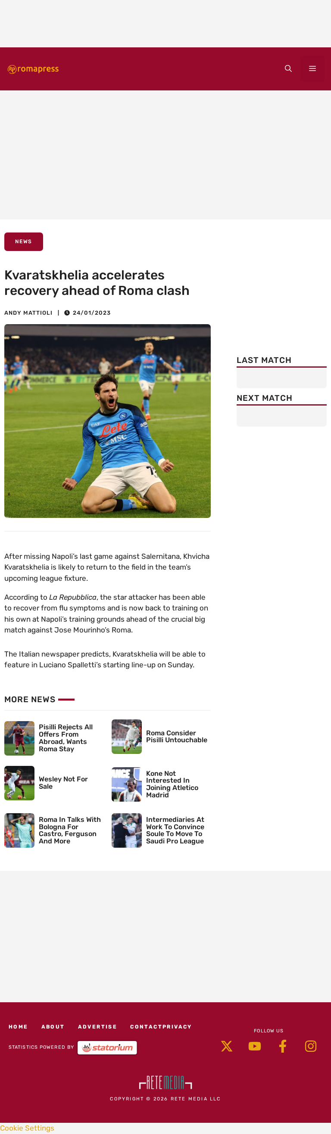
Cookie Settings (27, 1128)
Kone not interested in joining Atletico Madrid (172, 784)
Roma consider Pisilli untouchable (176, 736)
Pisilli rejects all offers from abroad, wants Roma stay (66, 738)
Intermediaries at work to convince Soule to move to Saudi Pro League (175, 830)
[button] (288, 69)
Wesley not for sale (63, 782)
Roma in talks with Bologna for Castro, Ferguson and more (70, 830)
